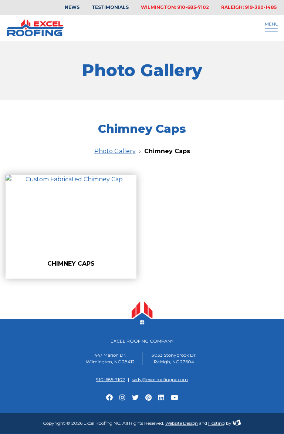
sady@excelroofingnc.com (160, 379)
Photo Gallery (115, 151)
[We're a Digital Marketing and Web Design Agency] (237, 423)
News (72, 7)
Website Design (181, 423)
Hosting (216, 423)
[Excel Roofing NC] (122, 28)
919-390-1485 (261, 7)
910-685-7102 (193, 7)
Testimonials (110, 7)
